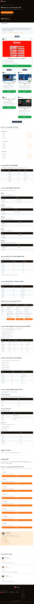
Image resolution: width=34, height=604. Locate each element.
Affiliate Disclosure (23, 594)
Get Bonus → (17, 483)
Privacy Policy (22, 591)
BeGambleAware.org (22, 123)
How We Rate (22, 595)
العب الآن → (17, 65)
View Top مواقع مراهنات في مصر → (7, 12)
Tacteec (3, 1)
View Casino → (30, 135)
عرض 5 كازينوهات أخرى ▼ (17, 121)
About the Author (23, 597)
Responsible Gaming (23, 596)
